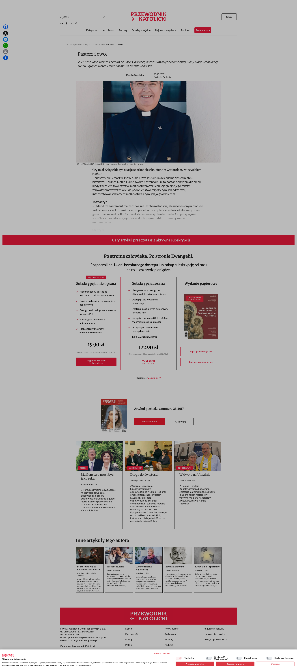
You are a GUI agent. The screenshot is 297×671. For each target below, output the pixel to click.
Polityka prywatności (162, 653)
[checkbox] (179, 658)
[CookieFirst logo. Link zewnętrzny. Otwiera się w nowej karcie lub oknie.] (8, 655)
